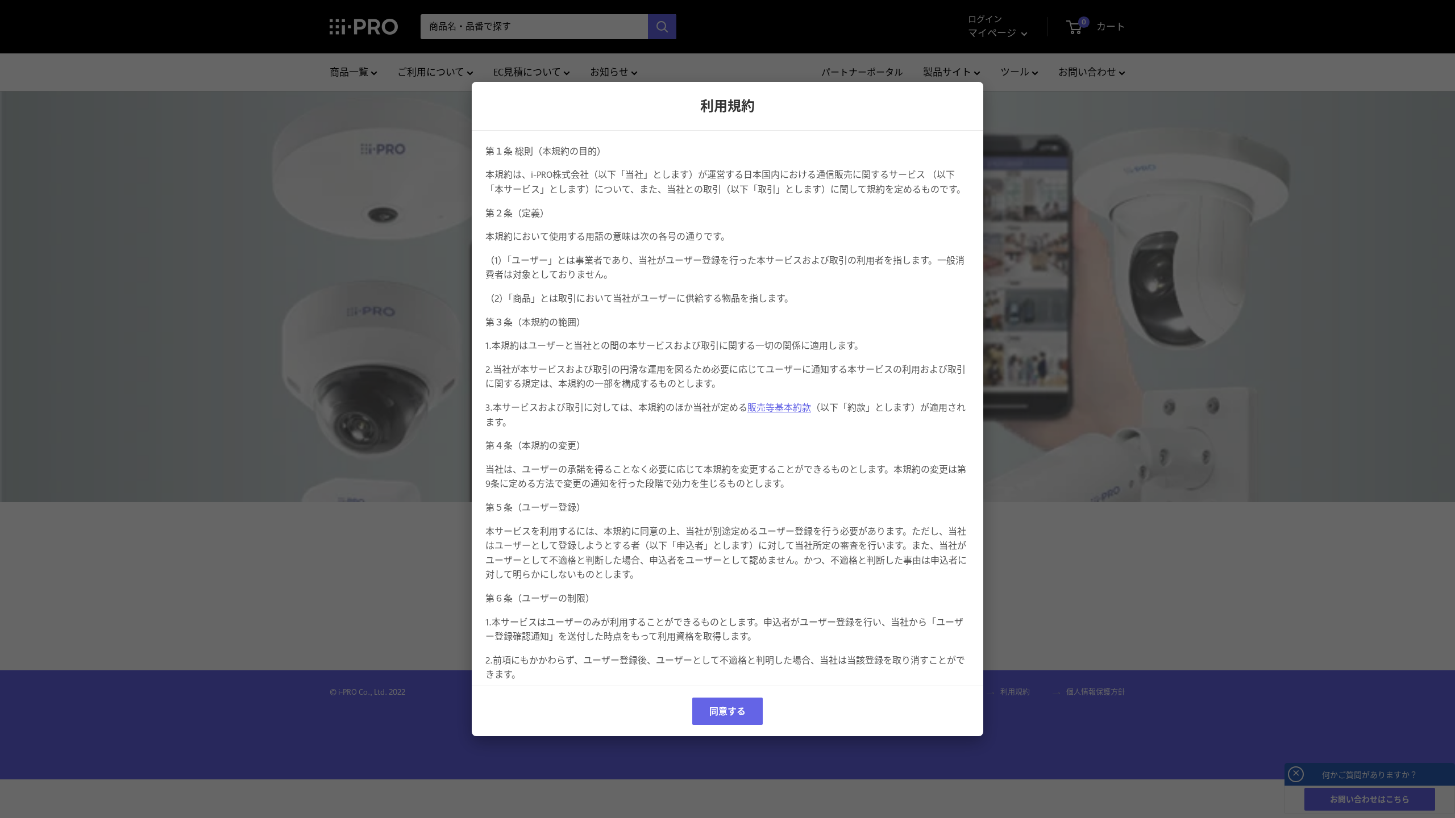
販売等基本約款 (779, 407)
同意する (727, 711)
